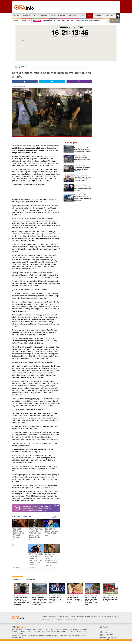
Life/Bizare (72, 16)
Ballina (16, 16)
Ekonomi (44, 16)
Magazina (61, 16)
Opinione (98, 16)
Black (53, 16)
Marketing (109, 16)
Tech (82, 16)
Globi (89, 16)
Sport (36, 16)
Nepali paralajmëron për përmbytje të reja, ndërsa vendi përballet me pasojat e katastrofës (72, 20)
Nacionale (26, 16)
